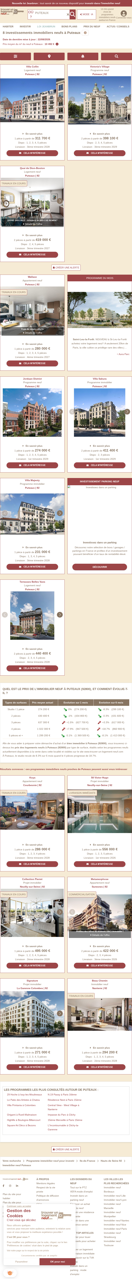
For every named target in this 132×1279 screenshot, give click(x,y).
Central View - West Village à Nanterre (63, 1107)
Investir (25, 26)
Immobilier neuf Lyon (115, 1199)
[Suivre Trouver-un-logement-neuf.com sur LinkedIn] (17, 1186)
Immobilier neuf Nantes (116, 1220)
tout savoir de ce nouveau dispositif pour (66, 3)
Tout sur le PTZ (78, 1187)
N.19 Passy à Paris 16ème (62, 1094)
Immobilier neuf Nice (115, 1224)
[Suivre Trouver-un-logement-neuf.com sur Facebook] (3, 1186)
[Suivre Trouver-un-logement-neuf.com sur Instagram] (10, 1186)
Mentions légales (45, 1183)
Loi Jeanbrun (46, 26)
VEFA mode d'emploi (81, 1191)
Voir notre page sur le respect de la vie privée (28, 1250)
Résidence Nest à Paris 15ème (64, 1099)
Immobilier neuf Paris (115, 1228)
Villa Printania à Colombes (21, 1105)
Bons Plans (69, 26)
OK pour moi (57, 1261)
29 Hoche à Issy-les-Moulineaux (24, 1094)
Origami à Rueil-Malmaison (22, 1114)
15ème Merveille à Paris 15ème (65, 1120)
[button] (10, 1273)
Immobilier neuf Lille (115, 1195)
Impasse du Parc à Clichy (61, 1114)
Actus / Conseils (118, 26)
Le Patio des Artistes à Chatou (23, 1099)
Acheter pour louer (80, 1237)
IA (88, 14)
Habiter (8, 26)
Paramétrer (21, 1261)
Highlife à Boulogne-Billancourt (23, 1120)
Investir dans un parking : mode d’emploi (78, 1270)
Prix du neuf (92, 26)
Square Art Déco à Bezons (21, 1125)
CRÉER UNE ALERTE (67, 267)
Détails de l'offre (33, 224)
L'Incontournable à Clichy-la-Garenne (63, 1127)
